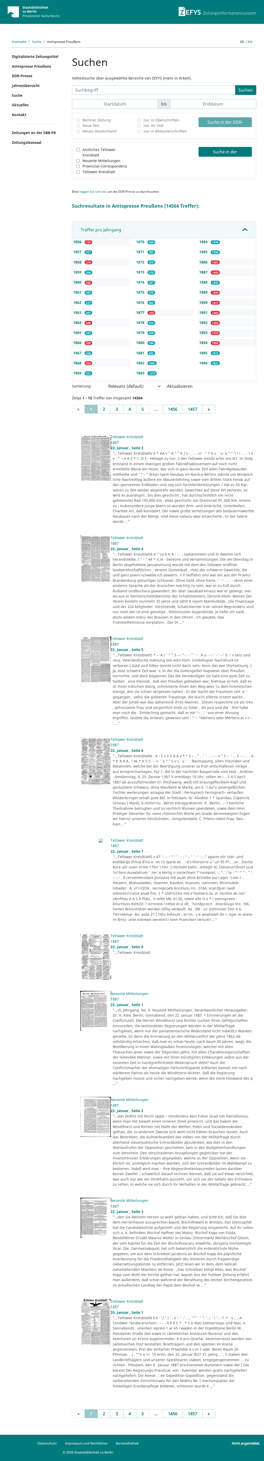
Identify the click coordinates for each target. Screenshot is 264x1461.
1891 (204, 312)
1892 (204, 322)
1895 (204, 352)
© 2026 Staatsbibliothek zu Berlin (88, 1452)
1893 (204, 332)
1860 (77, 282)
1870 (140, 241)
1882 (140, 362)
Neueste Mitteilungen (101, 160)
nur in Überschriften (161, 120)
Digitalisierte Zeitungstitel (35, 56)
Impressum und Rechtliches (86, 1443)
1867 (77, 352)
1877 (140, 312)
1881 (140, 352)
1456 (172, 409)
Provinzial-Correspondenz (104, 166)
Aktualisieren (180, 386)
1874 (140, 282)
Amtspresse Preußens (31, 66)
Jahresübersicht (26, 85)
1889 (204, 292)
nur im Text (153, 125)
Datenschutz (47, 1443)
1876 (140, 302)
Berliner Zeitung (96, 120)
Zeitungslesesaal (26, 142)
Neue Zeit (90, 125)
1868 (77, 362)
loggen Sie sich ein (92, 191)
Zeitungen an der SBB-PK (34, 132)
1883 (140, 373)
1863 (77, 312)
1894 (204, 342)
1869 (77, 373)
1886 (204, 262)
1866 (77, 342)
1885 (204, 251)
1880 (140, 342)
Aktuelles (20, 104)
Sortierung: (82, 386)
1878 (140, 322)
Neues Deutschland (99, 131)
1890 (204, 302)
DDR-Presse (22, 75)
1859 (77, 272)
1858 (77, 262)
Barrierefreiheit (127, 1443)
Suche (36, 41)
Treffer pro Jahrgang (101, 230)
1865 (77, 332)
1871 (140, 251)
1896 (204, 362)
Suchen (245, 90)
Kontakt (19, 114)
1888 (204, 282)
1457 (192, 409)
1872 (140, 262)
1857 (77, 251)
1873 (140, 272)
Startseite (19, 41)
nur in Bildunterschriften (165, 131)
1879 (140, 332)
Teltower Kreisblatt (98, 171)
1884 (204, 241)
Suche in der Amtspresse (225, 153)
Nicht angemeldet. (246, 1443)
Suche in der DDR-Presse (225, 123)
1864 (77, 322)
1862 (77, 302)
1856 (77, 241)
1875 (140, 292)
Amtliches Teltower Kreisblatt (99, 152)
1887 (204, 272)
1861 (77, 292)
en (250, 41)
